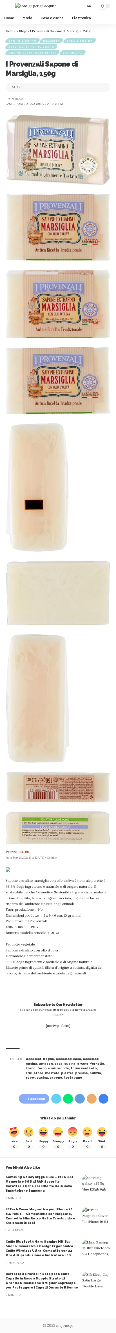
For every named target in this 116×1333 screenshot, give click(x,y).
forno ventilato (84, 1068)
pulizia (95, 1073)
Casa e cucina (79, 40)
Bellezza (51, 40)
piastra (67, 1073)
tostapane (73, 1077)
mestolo (52, 1073)
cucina (69, 1064)
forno (30, 1068)
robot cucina (37, 1077)
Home (10, 31)
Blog (22, 31)
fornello (97, 1064)
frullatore (34, 1073)
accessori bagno (40, 1059)
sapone (56, 1077)
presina (81, 1073)
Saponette (72, 52)
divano (82, 1064)
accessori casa (68, 1059)
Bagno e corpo (22, 40)
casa (58, 1064)
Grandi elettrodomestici (32, 52)
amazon (46, 1064)
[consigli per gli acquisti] (36, 6)
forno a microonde (53, 1068)
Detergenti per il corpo (31, 46)
